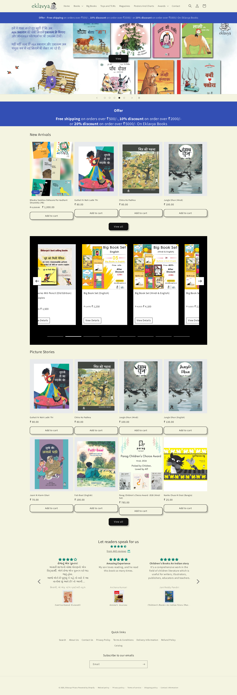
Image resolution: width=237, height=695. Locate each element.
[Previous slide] (96, 97)
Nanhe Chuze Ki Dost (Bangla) (178, 495)
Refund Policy (168, 640)
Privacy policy (118, 687)
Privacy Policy (103, 640)
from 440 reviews (116, 551)
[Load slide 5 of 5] (124, 97)
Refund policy (103, 687)
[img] (118, 546)
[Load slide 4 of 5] (119, 97)
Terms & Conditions (123, 640)
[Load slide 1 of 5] (104, 97)
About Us (74, 640)
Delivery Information (147, 640)
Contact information (169, 687)
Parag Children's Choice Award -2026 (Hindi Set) (139, 496)
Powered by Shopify (86, 687)
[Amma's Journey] (67, 596)
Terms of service (134, 687)
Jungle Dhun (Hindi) (173, 200)
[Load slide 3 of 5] (114, 97)
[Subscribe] (143, 664)
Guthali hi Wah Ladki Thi (86, 200)
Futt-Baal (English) (83, 495)
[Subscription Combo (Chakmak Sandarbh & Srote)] (169, 596)
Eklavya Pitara (71, 687)
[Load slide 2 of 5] (109, 97)
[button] (78, 6)
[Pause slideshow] (140, 97)
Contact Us (87, 640)
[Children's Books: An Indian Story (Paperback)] (118, 596)
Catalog (118, 645)
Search (62, 640)
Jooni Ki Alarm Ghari (39, 495)
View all (118, 226)
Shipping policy (151, 687)
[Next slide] (132, 97)
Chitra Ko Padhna (127, 200)
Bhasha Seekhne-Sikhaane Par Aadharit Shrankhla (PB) (49, 201)
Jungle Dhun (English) (174, 417)
